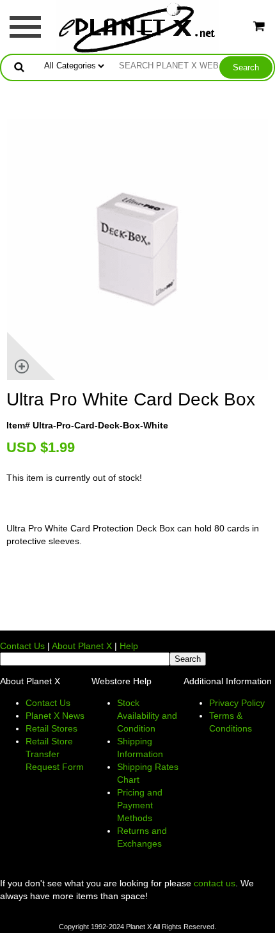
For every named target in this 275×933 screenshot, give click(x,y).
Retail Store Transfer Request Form (55, 754)
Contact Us (22, 646)
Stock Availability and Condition (147, 715)
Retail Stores (51, 728)
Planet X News (55, 715)
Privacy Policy (237, 703)
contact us (214, 883)
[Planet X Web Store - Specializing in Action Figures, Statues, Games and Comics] (137, 26)
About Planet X (82, 646)
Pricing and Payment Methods (139, 805)
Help (129, 646)
